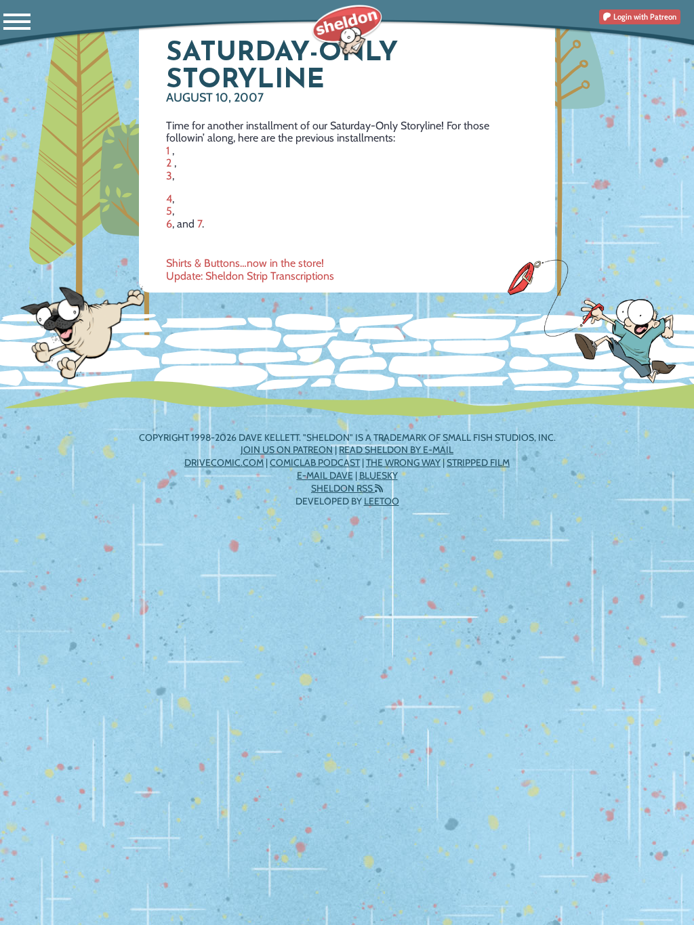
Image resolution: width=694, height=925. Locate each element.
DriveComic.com (224, 462)
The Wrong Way (403, 462)
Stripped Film (478, 462)
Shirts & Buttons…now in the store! (245, 263)
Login (643, 17)
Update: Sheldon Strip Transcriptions (250, 276)
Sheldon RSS (343, 488)
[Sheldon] (347, 30)
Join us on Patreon (287, 450)
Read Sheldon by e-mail (396, 450)
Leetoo (381, 501)
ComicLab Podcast (315, 462)
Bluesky (378, 475)
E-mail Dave (325, 475)
